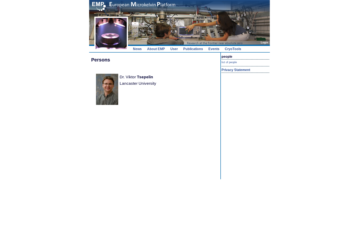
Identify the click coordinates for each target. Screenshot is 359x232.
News (137, 49)
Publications (193, 49)
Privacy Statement (235, 70)
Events (213, 49)
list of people (229, 62)
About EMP (156, 49)
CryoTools (233, 49)
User (174, 49)
